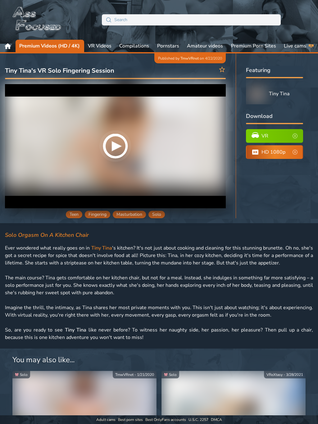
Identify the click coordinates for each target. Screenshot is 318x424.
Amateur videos (205, 46)
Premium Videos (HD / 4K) (49, 46)
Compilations (134, 46)
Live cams (295, 46)
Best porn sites (130, 419)
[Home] (37, 20)
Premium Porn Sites (253, 46)
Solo (156, 214)
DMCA (216, 419)
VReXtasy (274, 374)
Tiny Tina (101, 248)
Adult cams (106, 419)
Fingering (98, 214)
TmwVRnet (189, 58)
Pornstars (168, 46)
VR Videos (99, 46)
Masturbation (129, 214)
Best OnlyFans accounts (165, 419)
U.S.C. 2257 (198, 419)
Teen (74, 214)
